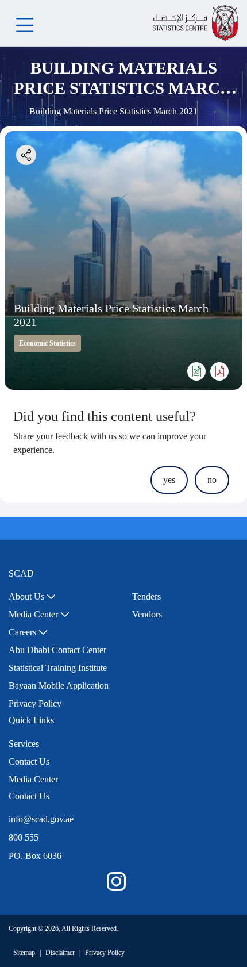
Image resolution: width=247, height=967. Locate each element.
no (212, 480)
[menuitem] (32, 597)
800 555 (23, 837)
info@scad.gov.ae (41, 819)
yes (169, 480)
